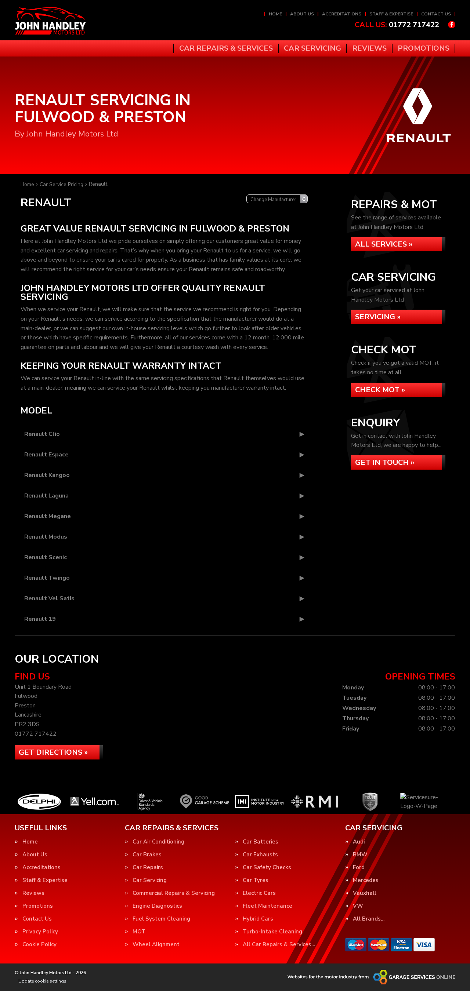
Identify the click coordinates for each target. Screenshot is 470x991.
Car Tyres (255, 880)
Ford (359, 867)
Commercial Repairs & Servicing (174, 893)
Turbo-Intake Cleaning (272, 931)
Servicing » (378, 317)
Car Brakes (147, 854)
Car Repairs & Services (226, 48)
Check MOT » (380, 390)
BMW (360, 854)
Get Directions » (53, 752)
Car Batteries (260, 842)
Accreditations (341, 14)
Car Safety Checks (267, 867)
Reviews (369, 48)
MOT (139, 931)
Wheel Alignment (156, 944)
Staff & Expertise (391, 14)
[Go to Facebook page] (451, 24)
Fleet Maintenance (267, 906)
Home (275, 14)
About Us (302, 14)
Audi (359, 842)
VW (358, 906)
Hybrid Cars (258, 919)
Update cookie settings (42, 981)
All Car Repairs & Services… (279, 944)
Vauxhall (364, 893)
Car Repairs (148, 867)
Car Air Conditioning (158, 842)
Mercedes (366, 880)
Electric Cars (259, 893)
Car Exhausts (260, 854)
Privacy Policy (40, 931)
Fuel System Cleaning (161, 919)
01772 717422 (397, 25)
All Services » (383, 244)
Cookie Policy (39, 944)
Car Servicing (312, 48)
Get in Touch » (384, 462)
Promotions (423, 48)
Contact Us (436, 14)
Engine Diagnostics (157, 906)
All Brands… (368, 919)
